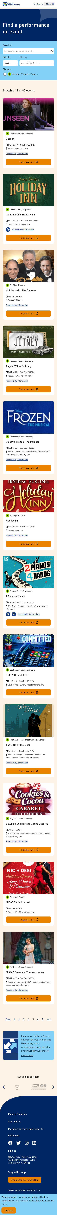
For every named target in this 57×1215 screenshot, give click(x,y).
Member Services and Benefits (26, 1128)
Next (49, 1019)
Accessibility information (17, 153)
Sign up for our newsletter (24, 1179)
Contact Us (14, 1121)
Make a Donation (17, 1114)
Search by (7, 45)
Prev (7, 1019)
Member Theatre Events (25, 74)
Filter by (6, 57)
